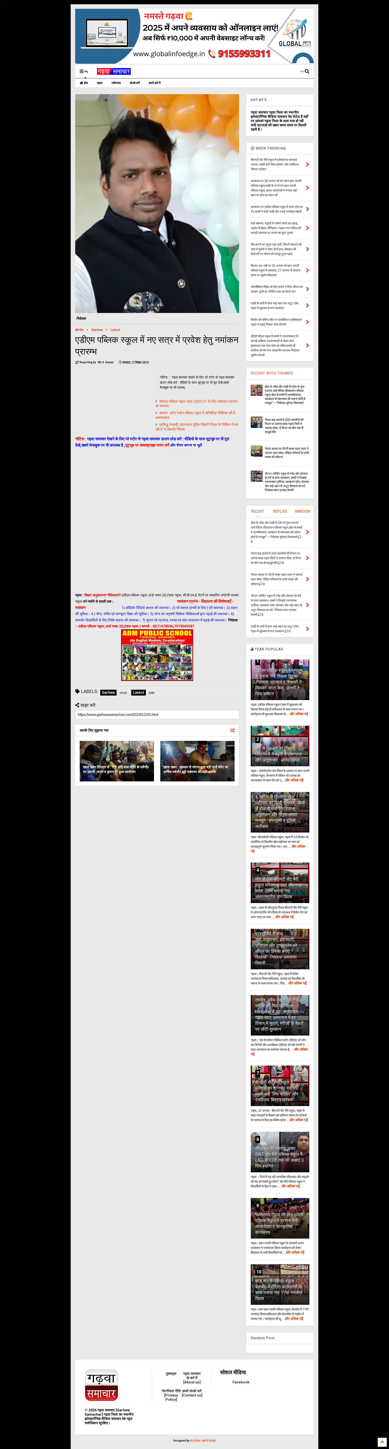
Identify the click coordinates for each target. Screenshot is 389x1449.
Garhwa (97, 330)
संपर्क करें (135, 83)
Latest (115, 330)
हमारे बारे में (155, 83)
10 (258, 1272)
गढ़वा (99, 83)
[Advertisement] (113, 402)
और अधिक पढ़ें (299, 714)
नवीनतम (116, 83)
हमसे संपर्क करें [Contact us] (192, 1393)
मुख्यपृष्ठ (171, 1373)
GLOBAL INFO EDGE (203, 1440)
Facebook (241, 1382)
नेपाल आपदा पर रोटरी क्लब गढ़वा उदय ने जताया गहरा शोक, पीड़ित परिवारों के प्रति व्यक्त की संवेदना (287, 453)
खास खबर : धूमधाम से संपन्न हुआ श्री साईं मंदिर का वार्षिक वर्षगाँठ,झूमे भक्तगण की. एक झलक (196, 769)
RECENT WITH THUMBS (272, 373)
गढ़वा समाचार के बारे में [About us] (192, 1377)
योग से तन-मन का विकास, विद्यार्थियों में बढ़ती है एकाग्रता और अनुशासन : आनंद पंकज (278, 754)
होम (85, 83)
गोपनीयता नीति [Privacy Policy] (171, 1395)
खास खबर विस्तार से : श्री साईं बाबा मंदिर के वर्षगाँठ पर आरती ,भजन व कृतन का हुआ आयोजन (116, 769)
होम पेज (79, 330)
